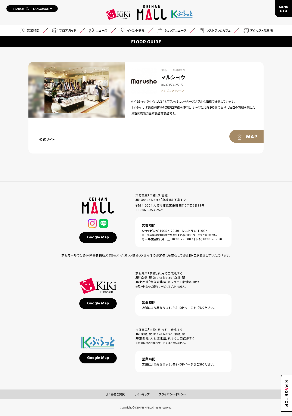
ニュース (102, 30)
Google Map (98, 237)
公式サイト (47, 139)
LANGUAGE (41, 8)
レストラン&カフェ (218, 30)
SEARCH (18, 8)
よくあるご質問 (115, 394)
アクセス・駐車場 (261, 30)
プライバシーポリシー (172, 394)
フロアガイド (67, 30)
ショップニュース (175, 30)
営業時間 (33, 30)
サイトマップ (142, 394)
